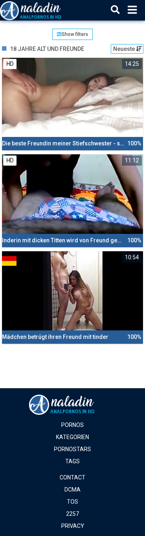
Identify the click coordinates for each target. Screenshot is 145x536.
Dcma (72, 489)
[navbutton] (132, 10)
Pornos (72, 425)
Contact (72, 477)
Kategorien (72, 437)
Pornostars (72, 449)
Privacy (72, 526)
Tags (72, 461)
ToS (72, 501)
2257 (72, 514)
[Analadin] (41, 10)
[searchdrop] (115, 10)
